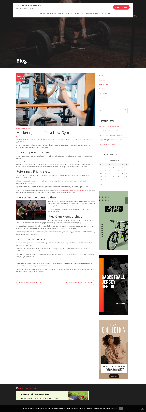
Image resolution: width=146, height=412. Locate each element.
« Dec (100, 184)
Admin (20, 136)
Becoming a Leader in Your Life (109, 126)
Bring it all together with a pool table (110, 140)
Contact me (105, 13)
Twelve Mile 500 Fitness (28, 5)
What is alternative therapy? (29, 282)
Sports (18, 83)
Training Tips (92, 13)
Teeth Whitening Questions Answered (111, 135)
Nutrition (79, 13)
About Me (51, 13)
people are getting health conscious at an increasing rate (49, 139)
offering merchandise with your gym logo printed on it (70, 190)
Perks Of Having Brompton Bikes (109, 131)
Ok (121, 408)
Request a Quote (121, 7)
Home (42, 13)
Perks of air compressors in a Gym (80, 282)
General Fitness (65, 13)
